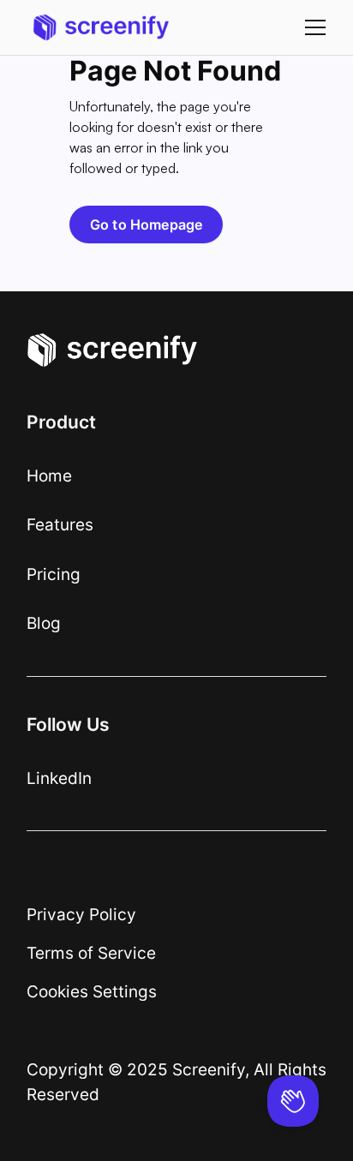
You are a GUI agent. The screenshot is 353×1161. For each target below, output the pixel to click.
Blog (44, 623)
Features (60, 524)
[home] (97, 27)
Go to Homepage (146, 224)
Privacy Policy (81, 914)
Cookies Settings (92, 991)
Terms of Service (91, 953)
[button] (312, 27)
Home (49, 475)
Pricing (54, 574)
